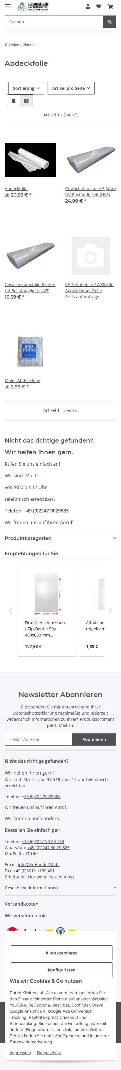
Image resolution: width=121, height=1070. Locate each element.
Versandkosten (21, 904)
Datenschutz (49, 1052)
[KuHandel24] (34, 6)
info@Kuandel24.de (39, 864)
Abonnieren (94, 739)
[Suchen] (109, 22)
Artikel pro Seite (68, 88)
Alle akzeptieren (62, 952)
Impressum (20, 1052)
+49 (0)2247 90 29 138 (43, 841)
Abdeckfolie (16, 188)
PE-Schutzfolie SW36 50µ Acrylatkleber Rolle (89, 287)
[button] (88, 6)
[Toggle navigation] (8, 3)
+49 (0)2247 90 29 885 (48, 847)
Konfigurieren (61, 969)
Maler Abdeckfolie (22, 380)
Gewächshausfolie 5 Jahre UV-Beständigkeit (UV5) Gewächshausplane (90, 192)
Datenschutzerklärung (35, 713)
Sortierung (23, 88)
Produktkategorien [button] (28, 538)
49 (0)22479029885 (42, 796)
